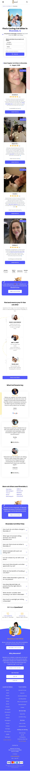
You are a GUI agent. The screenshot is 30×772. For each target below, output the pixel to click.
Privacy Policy (17, 766)
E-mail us (15, 754)
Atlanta (7, 690)
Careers (22, 707)
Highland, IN (19, 494)
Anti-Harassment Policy (16, 767)
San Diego (7, 728)
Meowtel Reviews (22, 704)
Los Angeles (7, 709)
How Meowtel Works (22, 696)
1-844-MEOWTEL (7, 616)
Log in (15, 676)
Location (9, 42)
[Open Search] (27, 2)
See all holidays (22, 741)
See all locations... (7, 739)
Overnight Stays (22, 726)
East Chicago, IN (9, 496)
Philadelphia (7, 720)
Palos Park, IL (8, 489)
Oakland (7, 717)
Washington (7, 737)
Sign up (15, 680)
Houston (7, 706)
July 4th (22, 735)
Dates (8, 46)
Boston (7, 695)
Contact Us (22, 616)
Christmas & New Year (22, 739)
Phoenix (7, 723)
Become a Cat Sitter (15, 647)
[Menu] (3, 2)
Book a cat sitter (15, 667)
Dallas (7, 701)
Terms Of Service (11, 766)
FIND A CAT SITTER (15, 291)
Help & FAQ (22, 714)
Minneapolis (7, 712)
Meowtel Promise (14, 287)
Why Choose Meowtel (22, 701)
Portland (8, 726)
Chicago (8, 698)
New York (8, 715)
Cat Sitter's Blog (22, 716)
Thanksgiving (22, 737)
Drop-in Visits (22, 723)
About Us (22, 693)
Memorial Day (22, 733)
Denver (7, 704)
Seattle (7, 734)
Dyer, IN (7, 494)
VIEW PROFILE (15, 112)
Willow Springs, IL (9, 491)
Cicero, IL (8, 492)
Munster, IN (19, 492)
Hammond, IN (20, 490)
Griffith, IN (19, 489)
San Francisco (7, 731)
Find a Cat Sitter (15, 377)
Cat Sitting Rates (22, 698)
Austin (7, 693)
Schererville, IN (20, 496)
